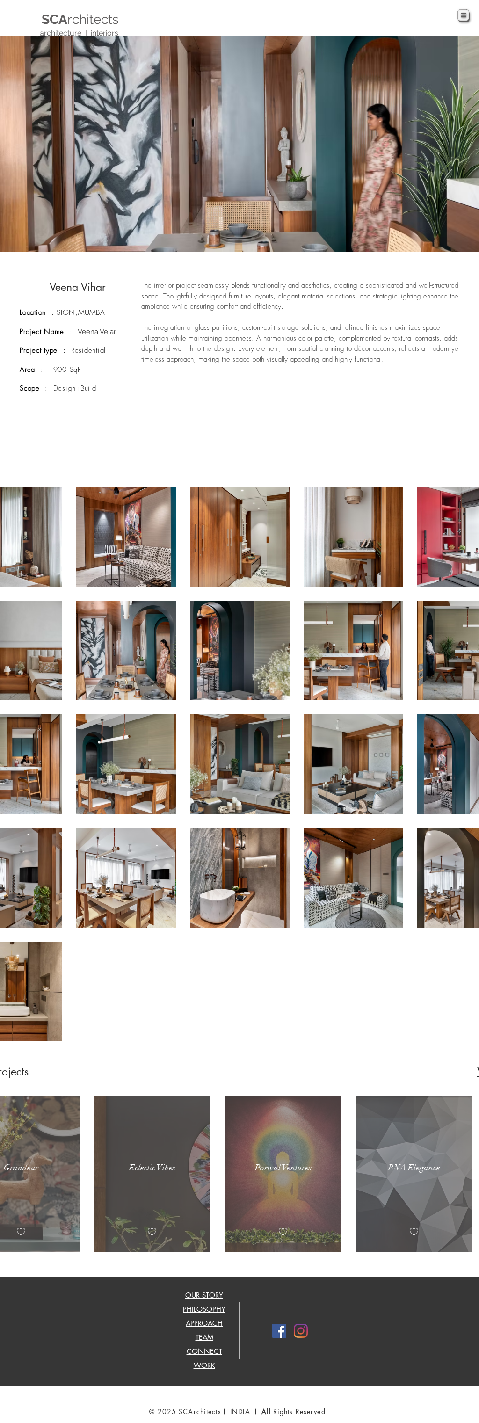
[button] (463, 15)
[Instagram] (301, 1331)
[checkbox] (21, 1232)
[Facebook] (279, 1331)
